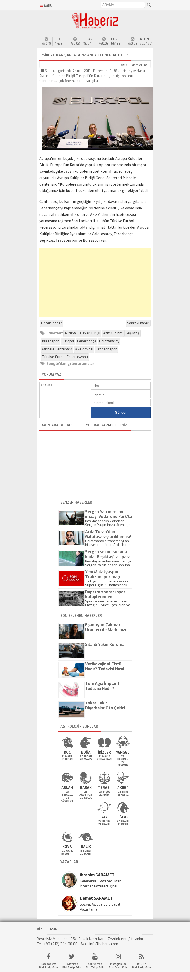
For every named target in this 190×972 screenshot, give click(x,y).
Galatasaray (109, 341)
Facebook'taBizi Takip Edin (48, 965)
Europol (68, 341)
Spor (48, 71)
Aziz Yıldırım (113, 333)
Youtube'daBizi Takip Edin (95, 965)
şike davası (84, 349)
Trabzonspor (106, 349)
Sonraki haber (138, 323)
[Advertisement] (95, 282)
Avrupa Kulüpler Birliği (82, 333)
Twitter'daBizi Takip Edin (71, 965)
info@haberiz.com (103, 944)
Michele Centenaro (57, 349)
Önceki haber (51, 323)
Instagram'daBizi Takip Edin (118, 965)
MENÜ (48, 6)
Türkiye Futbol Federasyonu (65, 357)
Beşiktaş (132, 333)
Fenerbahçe (86, 341)
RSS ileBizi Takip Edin (141, 965)
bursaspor (50, 341)
